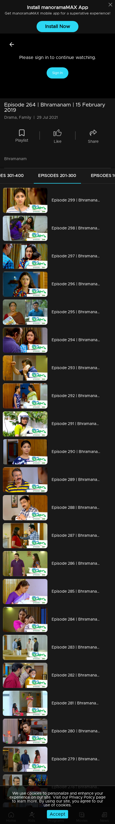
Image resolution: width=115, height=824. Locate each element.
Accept (57, 814)
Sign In (57, 73)
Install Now (57, 26)
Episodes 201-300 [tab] (57, 176)
